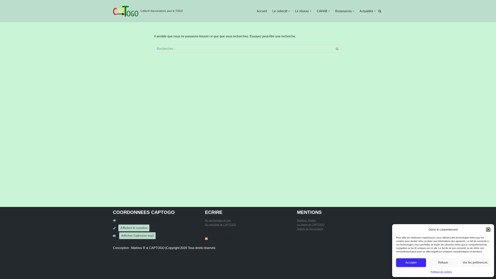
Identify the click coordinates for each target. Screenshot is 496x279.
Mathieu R (138, 248)
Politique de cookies (441, 271)
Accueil (262, 11)
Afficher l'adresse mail (137, 235)
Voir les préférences (475, 262)
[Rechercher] (379, 11)
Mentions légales (306, 220)
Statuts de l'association (310, 228)
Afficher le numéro (133, 228)
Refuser (443, 262)
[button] (488, 230)
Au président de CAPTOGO (220, 224)
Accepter (411, 262)
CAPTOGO (221, 238)
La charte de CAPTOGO (310, 224)
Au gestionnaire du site (218, 220)
